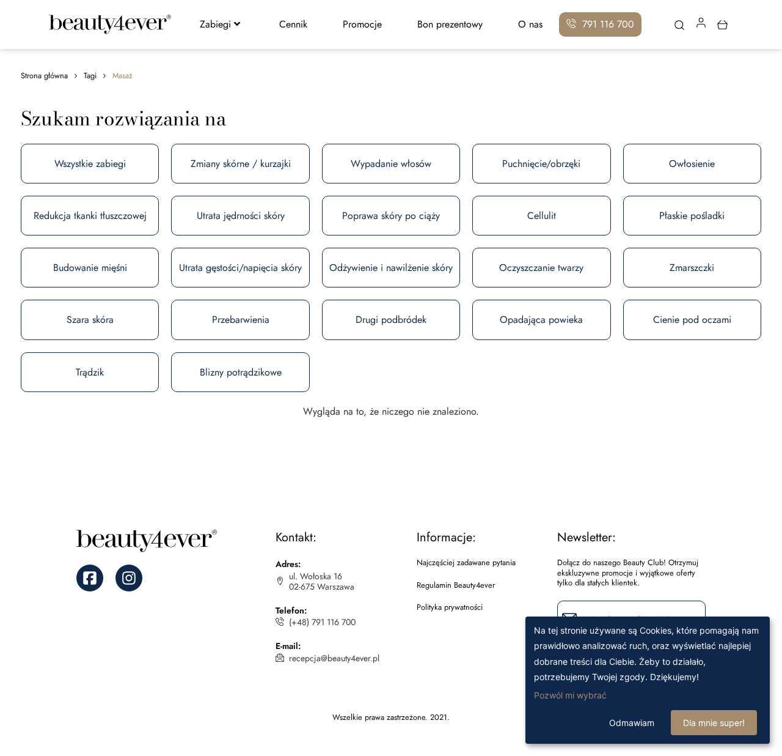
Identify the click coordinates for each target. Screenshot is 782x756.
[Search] (679, 26)
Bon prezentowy (450, 24)
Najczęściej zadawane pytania (466, 563)
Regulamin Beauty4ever (456, 585)
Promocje (362, 24)
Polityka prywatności (450, 607)
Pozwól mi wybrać (570, 695)
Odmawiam (631, 722)
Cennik (293, 24)
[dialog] (647, 680)
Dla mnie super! (714, 722)
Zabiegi (215, 24)
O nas (530, 24)
